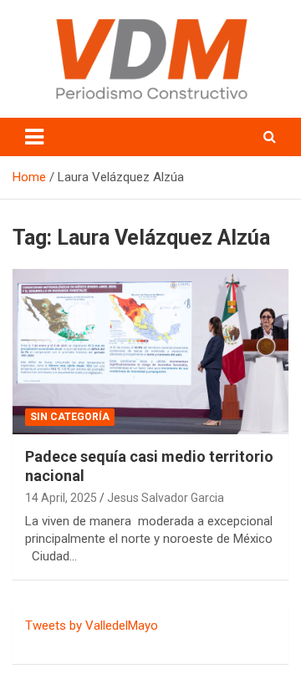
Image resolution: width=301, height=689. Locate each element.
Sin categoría (70, 417)
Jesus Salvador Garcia (165, 497)
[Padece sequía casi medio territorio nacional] (150, 351)
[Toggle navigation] (34, 137)
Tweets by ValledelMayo (91, 625)
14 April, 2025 (61, 497)
